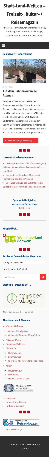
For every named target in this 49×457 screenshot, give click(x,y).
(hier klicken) (24, 204)
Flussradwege (14, 352)
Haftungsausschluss (15, 405)
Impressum (11, 398)
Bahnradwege (14, 356)
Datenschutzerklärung (16, 402)
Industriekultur (15, 370)
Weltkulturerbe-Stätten (18, 378)
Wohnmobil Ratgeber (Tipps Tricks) (24, 335)
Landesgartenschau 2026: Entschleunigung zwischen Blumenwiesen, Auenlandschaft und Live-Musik (24, 167)
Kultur (9, 365)
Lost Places (13, 374)
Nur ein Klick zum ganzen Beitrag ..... (20, 140)
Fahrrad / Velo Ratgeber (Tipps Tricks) (25, 360)
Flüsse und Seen (13, 340)
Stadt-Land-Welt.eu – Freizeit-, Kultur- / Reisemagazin (24, 14)
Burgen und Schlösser (16, 344)
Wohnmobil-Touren (14, 326)
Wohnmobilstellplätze (18, 331)
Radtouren (11, 348)
